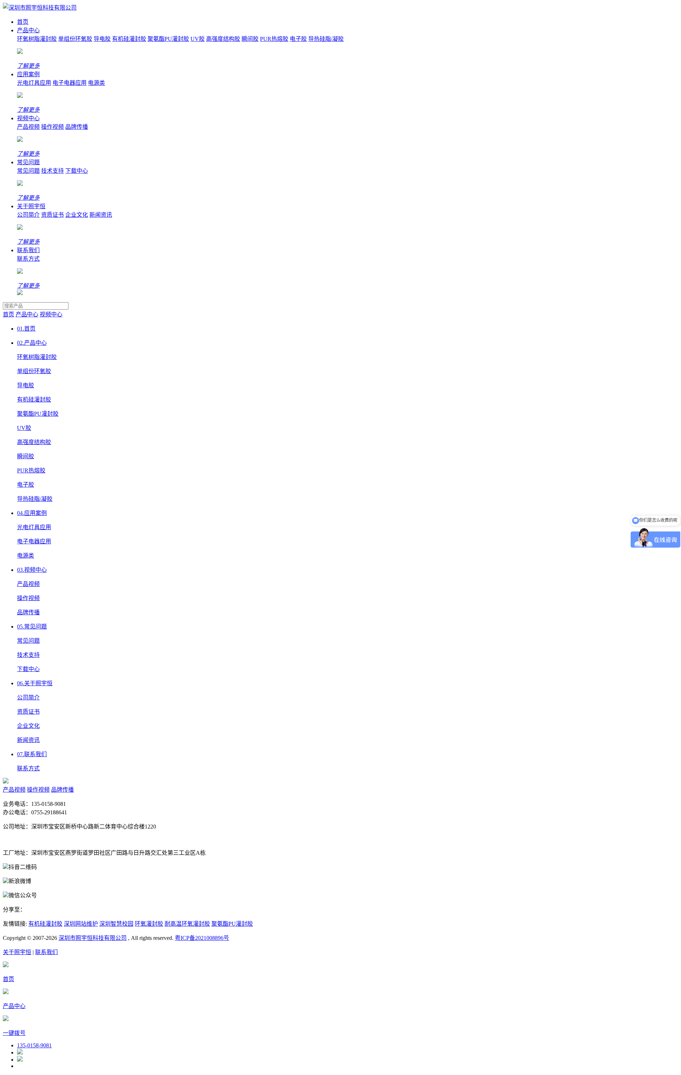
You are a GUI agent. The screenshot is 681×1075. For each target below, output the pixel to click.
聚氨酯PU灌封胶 (168, 39)
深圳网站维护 (81, 924)
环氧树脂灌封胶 (37, 39)
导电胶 (102, 39)
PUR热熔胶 (274, 39)
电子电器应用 (69, 83)
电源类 (96, 83)
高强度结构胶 (223, 39)
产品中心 (28, 30)
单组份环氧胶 (75, 39)
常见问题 (28, 162)
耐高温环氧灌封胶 (187, 924)
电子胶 (298, 39)
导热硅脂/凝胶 (326, 39)
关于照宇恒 (31, 206)
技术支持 (52, 171)
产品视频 (28, 127)
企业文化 (76, 215)
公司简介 (28, 215)
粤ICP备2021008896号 (202, 938)
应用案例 (28, 74)
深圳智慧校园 (116, 924)
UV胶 (197, 39)
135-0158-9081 (34, 1045)
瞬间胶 (250, 39)
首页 (22, 22)
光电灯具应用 (34, 83)
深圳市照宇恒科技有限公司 (93, 938)
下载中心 (76, 171)
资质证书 (52, 215)
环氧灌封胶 (149, 924)
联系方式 (28, 259)
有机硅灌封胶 (129, 39)
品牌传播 (76, 127)
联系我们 (28, 250)
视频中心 (28, 118)
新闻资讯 (100, 215)
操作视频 (52, 127)
